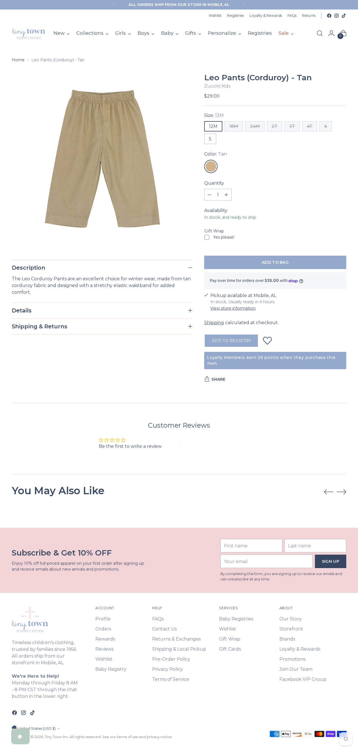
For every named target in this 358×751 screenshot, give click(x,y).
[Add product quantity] (226, 194)
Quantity (214, 183)
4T (309, 126)
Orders (103, 629)
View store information (233, 308)
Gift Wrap (214, 231)
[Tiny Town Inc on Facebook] (329, 15)
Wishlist (103, 659)
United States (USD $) (37, 728)
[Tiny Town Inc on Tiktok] (343, 15)
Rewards (105, 639)
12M (213, 126)
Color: (215, 154)
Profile (102, 618)
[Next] (244, 5)
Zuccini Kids (217, 86)
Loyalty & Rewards (299, 649)
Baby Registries (236, 618)
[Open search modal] (319, 33)
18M (233, 126)
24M (255, 126)
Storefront (291, 629)
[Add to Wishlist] (267, 340)
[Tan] (211, 166)
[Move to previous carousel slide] (328, 492)
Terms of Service (170, 679)
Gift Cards (230, 649)
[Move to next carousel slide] (341, 491)
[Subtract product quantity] (209, 194)
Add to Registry (231, 340)
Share (218, 379)
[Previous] (113, 5)
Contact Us (164, 629)
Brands (287, 639)
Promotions (292, 659)
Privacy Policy (167, 669)
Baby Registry (110, 669)
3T (292, 126)
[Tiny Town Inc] (28, 33)
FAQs (158, 618)
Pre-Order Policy (171, 659)
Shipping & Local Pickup (179, 649)
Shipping (214, 322)
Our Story (290, 618)
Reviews (104, 649)
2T (274, 126)
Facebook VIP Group (302, 679)
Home (18, 59)
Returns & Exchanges (176, 639)
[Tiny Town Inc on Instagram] (336, 15)
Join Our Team (295, 669)
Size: (214, 115)
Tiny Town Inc (56, 737)
